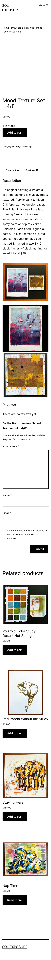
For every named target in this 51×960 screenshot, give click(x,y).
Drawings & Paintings (22, 27)
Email (7, 512)
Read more (14, 900)
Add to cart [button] (14, 650)
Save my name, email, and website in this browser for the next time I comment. (27, 534)
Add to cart (14, 132)
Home (6, 27)
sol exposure (14, 947)
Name (7, 495)
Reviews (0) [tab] (33, 170)
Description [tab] (12, 170)
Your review (11, 446)
